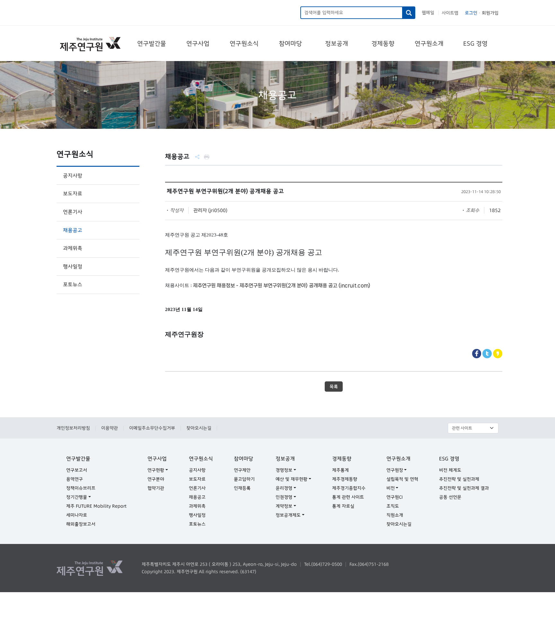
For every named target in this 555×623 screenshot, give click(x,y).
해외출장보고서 (80, 524)
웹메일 (428, 12)
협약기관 (155, 488)
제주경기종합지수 (349, 488)
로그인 (471, 13)
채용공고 (72, 230)
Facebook (476, 353)
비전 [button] (390, 488)
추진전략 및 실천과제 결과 (464, 488)
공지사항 (72, 175)
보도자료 (72, 193)
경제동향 (382, 43)
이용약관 (109, 428)
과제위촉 (72, 248)
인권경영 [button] (284, 497)
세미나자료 (76, 515)
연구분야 (155, 479)
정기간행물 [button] (76, 497)
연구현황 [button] (155, 470)
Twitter (487, 353)
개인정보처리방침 (73, 428)
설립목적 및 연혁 (402, 479)
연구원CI (394, 497)
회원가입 (490, 13)
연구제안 (242, 470)
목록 (334, 386)
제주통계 (340, 470)
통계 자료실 (343, 506)
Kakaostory (497, 353)
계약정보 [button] (284, 506)
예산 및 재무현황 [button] (291, 479)
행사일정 (72, 266)
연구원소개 (429, 43)
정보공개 (336, 43)
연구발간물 (151, 43)
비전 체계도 (450, 470)
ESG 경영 (475, 43)
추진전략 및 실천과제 (459, 479)
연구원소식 (244, 43)
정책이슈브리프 (80, 488)
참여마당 (290, 43)
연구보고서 (76, 470)
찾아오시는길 (198, 428)
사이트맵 (450, 13)
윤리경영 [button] (284, 488)
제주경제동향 (344, 479)
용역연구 (74, 479)
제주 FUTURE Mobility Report (96, 506)
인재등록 (242, 488)
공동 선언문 (450, 497)
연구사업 (197, 43)
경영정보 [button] (284, 470)
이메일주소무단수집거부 (152, 428)
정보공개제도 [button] (288, 515)
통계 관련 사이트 (348, 497)
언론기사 (72, 211)
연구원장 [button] (394, 470)
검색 (409, 12)
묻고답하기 (244, 479)
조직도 (392, 506)
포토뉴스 (72, 284)
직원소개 (394, 515)
